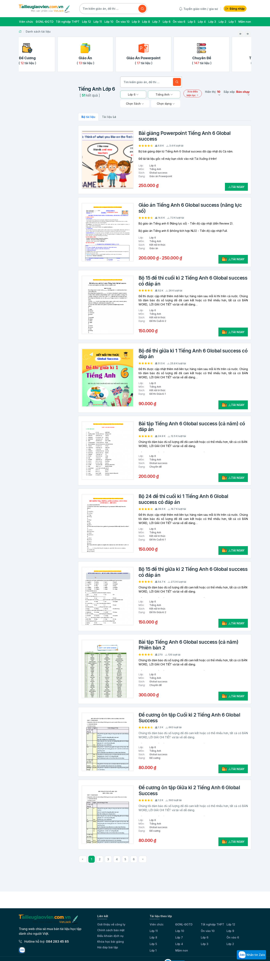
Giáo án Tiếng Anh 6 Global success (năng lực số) (190, 208)
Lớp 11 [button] (97, 21)
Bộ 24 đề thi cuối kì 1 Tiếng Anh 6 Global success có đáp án (183, 499)
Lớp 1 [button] (232, 21)
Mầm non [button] (244, 21)
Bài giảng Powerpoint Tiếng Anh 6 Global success (185, 136)
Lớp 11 (154, 931)
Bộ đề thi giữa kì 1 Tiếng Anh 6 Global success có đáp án (193, 353)
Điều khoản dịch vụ (110, 936)
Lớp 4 (179, 944)
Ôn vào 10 (207, 931)
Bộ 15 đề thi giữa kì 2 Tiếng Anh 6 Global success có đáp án (193, 572)
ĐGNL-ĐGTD (184, 924)
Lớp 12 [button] (86, 21)
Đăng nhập (237, 8)
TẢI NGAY (238, 187)
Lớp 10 (179, 931)
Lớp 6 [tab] (132, 94)
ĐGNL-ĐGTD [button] (44, 21)
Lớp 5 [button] (191, 21)
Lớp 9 (230, 931)
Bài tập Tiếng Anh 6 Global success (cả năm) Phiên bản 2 (188, 645)
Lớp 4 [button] (202, 21)
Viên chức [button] (26, 21)
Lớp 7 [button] (156, 21)
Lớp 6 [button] (166, 21)
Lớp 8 (153, 937)
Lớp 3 (204, 944)
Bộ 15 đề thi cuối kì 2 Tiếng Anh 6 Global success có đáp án (193, 281)
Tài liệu (109, 116)
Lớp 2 (230, 944)
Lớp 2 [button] (222, 21)
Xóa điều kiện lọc (192, 93)
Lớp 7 (179, 937)
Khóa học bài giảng (110, 941)
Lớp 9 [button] (136, 21)
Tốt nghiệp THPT (212, 924)
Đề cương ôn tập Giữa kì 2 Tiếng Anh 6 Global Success (189, 790)
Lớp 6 (204, 937)
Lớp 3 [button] (212, 21)
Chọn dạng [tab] (164, 103)
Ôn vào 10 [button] (122, 21)
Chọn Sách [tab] (134, 103)
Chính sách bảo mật (111, 930)
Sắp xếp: (237, 91)
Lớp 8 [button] (146, 21)
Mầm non (181, 950)
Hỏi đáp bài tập (107, 947)
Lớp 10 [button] (108, 21)
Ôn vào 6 (233, 937)
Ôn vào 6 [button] (179, 21)
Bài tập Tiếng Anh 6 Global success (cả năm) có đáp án (192, 426)
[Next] (143, 859)
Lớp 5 (153, 944)
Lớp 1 (153, 950)
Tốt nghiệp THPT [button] (67, 21)
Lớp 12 (231, 924)
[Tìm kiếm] (142, 9)
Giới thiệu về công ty (111, 924)
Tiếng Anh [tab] (163, 94)
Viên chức (156, 924)
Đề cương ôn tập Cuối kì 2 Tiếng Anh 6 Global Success (189, 717)
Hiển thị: (212, 91)
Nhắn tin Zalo (255, 954)
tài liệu (88, 116)
